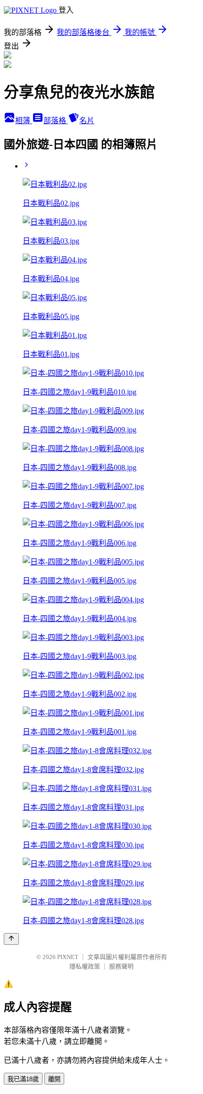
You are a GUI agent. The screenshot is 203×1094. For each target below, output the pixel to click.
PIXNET (67, 956)
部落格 (55, 121)
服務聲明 (121, 966)
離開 (54, 1079)
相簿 (23, 121)
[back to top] (11, 939)
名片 (86, 121)
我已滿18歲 (23, 1079)
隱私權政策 (84, 966)
